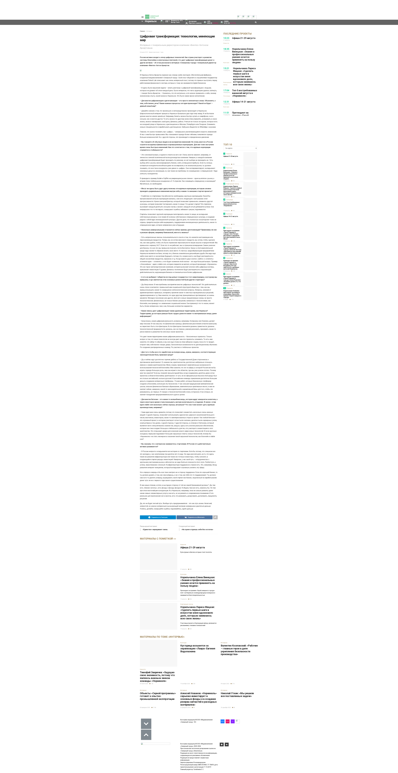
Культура (63, 33)
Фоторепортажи (65, 38)
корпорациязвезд (68, 62)
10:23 (226, 38)
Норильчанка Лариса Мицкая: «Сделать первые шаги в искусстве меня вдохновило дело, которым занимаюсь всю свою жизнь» (197, 613)
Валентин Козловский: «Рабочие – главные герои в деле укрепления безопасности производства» (239, 650)
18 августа (226, 210)
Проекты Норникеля (95, 28)
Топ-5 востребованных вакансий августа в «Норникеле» (244, 93)
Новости (94, 36)
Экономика (63, 29)
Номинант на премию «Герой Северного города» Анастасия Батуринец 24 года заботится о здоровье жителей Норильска (231, 265)
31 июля (225, 299)
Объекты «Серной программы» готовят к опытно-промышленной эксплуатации (158, 696)
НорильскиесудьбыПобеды (108, 55)
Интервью (149, 31)
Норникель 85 (117, 48)
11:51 (226, 112)
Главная (142, 31)
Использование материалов (128, 35)
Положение (111, 32)
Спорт (62, 34)
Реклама (126, 29)
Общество (63, 31)
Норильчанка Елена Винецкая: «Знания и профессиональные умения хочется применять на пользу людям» (197, 581)
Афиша (103, 48)
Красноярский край (118, 58)
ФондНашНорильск (82, 65)
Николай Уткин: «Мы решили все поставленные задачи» (237, 695)
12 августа (226, 241)
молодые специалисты (70, 55)
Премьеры (111, 27)
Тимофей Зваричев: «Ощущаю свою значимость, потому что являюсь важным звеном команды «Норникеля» (157, 676)
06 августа (226, 271)
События (110, 31)
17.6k (154, 707)
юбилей (114, 51)
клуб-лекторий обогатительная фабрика (78, 48)
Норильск (112, 44)
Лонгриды (63, 36)
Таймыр (84, 58)
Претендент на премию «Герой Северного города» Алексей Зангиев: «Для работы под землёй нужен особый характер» (232, 250)
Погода (125, 38)
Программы (80, 33)
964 (233, 210)
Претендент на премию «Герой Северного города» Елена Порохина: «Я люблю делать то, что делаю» (232, 280)
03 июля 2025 (144, 683)
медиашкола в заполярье (95, 51)
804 (190, 599)
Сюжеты (78, 31)
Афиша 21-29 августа (192, 547)
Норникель (66, 44)
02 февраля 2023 (185, 707)
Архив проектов (97, 34)
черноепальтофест (69, 58)
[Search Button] (136, 72)
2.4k (233, 271)
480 (190, 569)
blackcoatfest (99, 58)
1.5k (233, 285)
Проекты (229, 228)
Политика (63, 28)
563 (190, 629)
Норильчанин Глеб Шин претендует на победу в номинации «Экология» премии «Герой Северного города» (232, 294)
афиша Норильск (87, 62)
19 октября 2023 (185, 683)
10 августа (226, 255)
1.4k (233, 241)
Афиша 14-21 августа (243, 101)
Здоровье (229, 258)
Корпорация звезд (186, 604)
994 (233, 224)
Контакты (126, 31)
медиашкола (66, 65)
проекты (88, 55)
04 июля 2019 (144, 52)
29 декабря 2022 (226, 707)
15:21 (226, 68)
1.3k (151, 683)
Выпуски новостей (82, 29)
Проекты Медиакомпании (97, 32)
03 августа (226, 285)
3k (194, 707)
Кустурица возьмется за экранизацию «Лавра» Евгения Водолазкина (197, 648)
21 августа (183, 569)
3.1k (233, 683)
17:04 (226, 90)
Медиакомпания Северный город (89, 44)
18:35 (226, 49)
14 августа (226, 224)
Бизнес (228, 274)
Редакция (126, 28)
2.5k (193, 683)
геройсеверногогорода (70, 51)
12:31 (226, 101)
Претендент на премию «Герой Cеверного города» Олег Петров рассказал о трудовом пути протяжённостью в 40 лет (231, 235)
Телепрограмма (81, 28)
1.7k (232, 299)
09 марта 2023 (225, 683)
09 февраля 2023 (145, 707)
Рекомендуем (112, 29)
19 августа (183, 599)
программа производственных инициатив (117, 62)
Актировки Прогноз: (195, 22)
